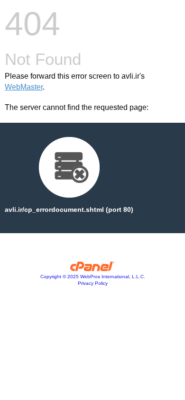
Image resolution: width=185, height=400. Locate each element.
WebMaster (24, 87)
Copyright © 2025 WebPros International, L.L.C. (92, 276)
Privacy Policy (93, 283)
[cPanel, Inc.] (92, 269)
